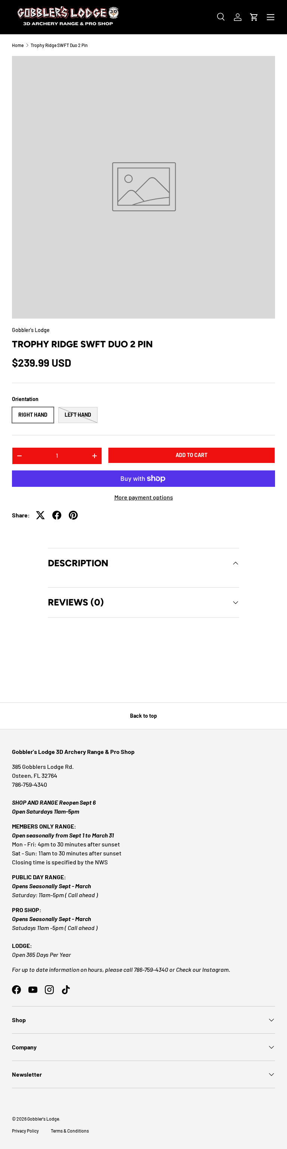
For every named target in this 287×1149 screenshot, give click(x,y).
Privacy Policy (25, 1130)
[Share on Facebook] (57, 515)
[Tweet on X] (40, 515)
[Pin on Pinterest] (73, 515)
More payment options (143, 497)
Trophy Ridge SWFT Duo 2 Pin (59, 45)
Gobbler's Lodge (31, 330)
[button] (254, 17)
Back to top (143, 716)
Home (18, 45)
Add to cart (191, 455)
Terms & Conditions (70, 1130)
